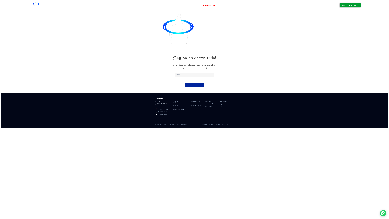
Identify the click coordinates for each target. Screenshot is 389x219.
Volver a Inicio (194, 85)
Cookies (232, 124)
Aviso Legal (204, 124)
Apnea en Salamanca (209, 106)
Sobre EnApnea (223, 101)
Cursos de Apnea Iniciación (176, 102)
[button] (383, 213)
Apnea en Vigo (207, 101)
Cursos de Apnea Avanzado (176, 106)
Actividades (195, 5)
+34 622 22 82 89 (162, 112)
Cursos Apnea (150, 5)
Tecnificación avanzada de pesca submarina (194, 106)
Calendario (240, 5)
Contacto (222, 106)
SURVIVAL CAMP (210, 5)
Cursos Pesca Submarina (167, 5)
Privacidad (225, 124)
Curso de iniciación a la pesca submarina (194, 102)
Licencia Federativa (223, 5)
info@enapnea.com (162, 114)
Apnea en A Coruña (208, 104)
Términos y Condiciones (215, 124)
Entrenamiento (182, 5)
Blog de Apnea (223, 104)
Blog (233, 5)
